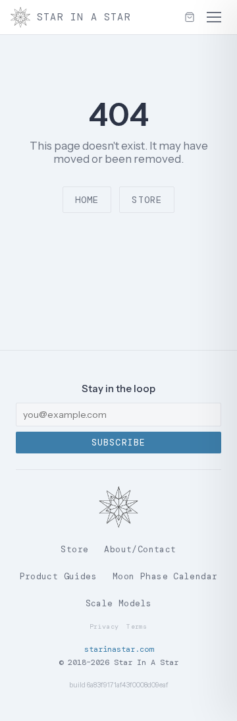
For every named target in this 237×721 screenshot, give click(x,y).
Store (147, 200)
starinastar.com (118, 649)
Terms (136, 626)
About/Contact (140, 549)
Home (87, 200)
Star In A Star (84, 17)
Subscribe (118, 442)
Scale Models (119, 603)
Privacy (104, 626)
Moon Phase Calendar (165, 576)
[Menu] (213, 17)
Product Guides (58, 576)
